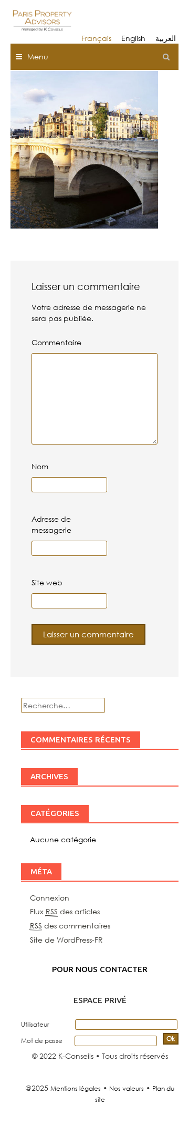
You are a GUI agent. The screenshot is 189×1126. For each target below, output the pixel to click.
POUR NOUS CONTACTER (100, 969)
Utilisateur (35, 1024)
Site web (47, 582)
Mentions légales (75, 1088)
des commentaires (70, 926)
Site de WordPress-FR (66, 940)
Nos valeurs (126, 1088)
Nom (40, 466)
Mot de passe (41, 1040)
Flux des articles (65, 911)
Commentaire (56, 342)
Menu (37, 56)
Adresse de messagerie (51, 524)
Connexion (49, 898)
